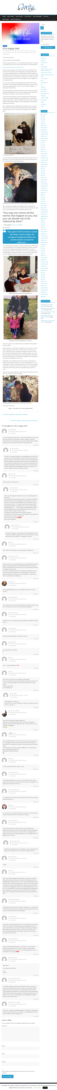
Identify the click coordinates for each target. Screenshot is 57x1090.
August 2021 (43, 244)
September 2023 (44, 190)
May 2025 (43, 147)
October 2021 (44, 240)
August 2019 (43, 296)
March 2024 (43, 177)
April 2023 (43, 201)
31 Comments (21, 50)
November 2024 (44, 160)
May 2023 (43, 199)
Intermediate (44, 89)
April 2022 (43, 227)
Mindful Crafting (29, 52)
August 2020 (43, 270)
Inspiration (43, 87)
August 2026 (43, 114)
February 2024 (44, 179)
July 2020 (43, 272)
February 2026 (44, 127)
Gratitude (18, 52)
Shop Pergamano (37, 16)
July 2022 (43, 220)
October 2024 (44, 162)
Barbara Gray (28, 50)
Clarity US (34, 50)
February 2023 (44, 205)
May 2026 (43, 121)
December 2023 (44, 184)
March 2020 (43, 281)
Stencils (42, 106)
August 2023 (43, 192)
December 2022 (44, 210)
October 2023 (44, 188)
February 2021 (44, 257)
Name (3, 1046)
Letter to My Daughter (17, 225)
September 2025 (44, 138)
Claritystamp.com (15, 19)
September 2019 (44, 294)
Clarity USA (5, 52)
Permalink (13, 433)
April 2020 (43, 279)
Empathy (9, 52)
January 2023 (44, 207)
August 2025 (43, 140)
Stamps (4, 46)
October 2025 (44, 136)
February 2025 (44, 153)
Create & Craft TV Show (46, 72)
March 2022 (43, 229)
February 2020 (44, 283)
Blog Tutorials (44, 62)
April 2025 (43, 149)
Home (4, 16)
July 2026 (43, 116)
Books (42, 64)
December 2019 (44, 287)
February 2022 (44, 231)
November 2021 (44, 238)
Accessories (43, 58)
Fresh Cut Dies (44, 78)
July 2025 (43, 142)
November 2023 (44, 186)
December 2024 (44, 158)
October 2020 (44, 266)
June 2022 (43, 223)
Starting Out (43, 104)
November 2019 (44, 290)
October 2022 (44, 214)
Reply (36, 445)
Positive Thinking (6, 54)
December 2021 (44, 235)
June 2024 (43, 171)
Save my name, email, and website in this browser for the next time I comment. (18, 1072)
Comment (4, 1025)
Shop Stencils (19, 16)
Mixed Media (44, 91)
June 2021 (43, 248)
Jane (11, 671)
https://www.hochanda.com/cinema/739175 (13, 67)
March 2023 (43, 203)
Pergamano (43, 95)
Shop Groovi (28, 16)
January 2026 (44, 129)
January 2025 (44, 155)
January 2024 (44, 181)
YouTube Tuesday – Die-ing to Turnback (14, 414)
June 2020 (43, 274)
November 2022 (44, 212)
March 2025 (43, 151)
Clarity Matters (44, 66)
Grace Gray (14, 52)
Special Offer (43, 100)
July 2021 (43, 246)
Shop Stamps (10, 16)
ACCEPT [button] (45, 1087)
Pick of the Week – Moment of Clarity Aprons (25, 420)
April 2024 (43, 175)
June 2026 (43, 119)
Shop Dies (46, 16)
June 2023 (43, 197)
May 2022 (43, 225)
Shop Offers (6, 19)
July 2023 (43, 194)
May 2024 (43, 173)
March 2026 (43, 125)
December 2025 (44, 132)
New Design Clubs (45, 93)
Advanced (43, 60)
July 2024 (43, 168)
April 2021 (43, 253)
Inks (42, 85)
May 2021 (43, 251)
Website (4, 1061)
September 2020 (44, 268)
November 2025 (44, 134)
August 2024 (43, 166)
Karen (11, 805)
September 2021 (44, 242)
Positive (34, 52)
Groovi (42, 80)
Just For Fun (23, 52)
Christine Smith (16, 841)
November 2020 (44, 264)
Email (3, 1053)
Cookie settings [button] (37, 1087)
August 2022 (43, 218)
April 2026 (43, 123)
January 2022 (44, 233)
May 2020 (43, 277)
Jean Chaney (13, 856)
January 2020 (44, 285)
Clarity (15, 50)
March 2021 (43, 255)
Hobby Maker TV (44, 82)
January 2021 (44, 259)
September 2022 (44, 216)
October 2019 (44, 292)
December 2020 (44, 261)
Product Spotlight (45, 98)
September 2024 (44, 164)
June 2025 (43, 145)
